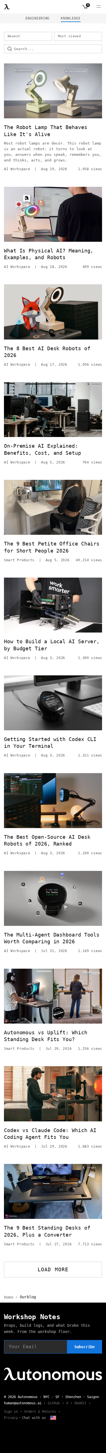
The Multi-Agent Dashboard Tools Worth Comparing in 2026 (51, 938)
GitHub (54, 1403)
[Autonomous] (7, 7)
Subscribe (84, 1347)
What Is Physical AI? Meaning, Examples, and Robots (48, 254)
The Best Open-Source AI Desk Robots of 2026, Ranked (47, 840)
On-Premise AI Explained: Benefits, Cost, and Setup (42, 449)
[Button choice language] (53, 1418)
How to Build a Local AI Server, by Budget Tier (51, 644)
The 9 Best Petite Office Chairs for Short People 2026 (51, 547)
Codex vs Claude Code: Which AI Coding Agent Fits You (50, 1133)
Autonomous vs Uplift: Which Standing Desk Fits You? (45, 1036)
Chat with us (34, 1417)
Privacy (11, 1418)
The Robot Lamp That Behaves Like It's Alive (45, 130)
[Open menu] (98, 6)
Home (8, 1297)
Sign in (11, 1411)
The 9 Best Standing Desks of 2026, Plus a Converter (47, 1231)
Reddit (80, 1403)
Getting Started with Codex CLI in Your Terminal (50, 742)
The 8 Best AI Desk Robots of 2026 (47, 351)
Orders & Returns (40, 1412)
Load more (53, 1269)
